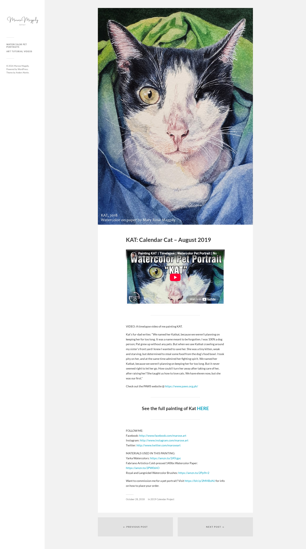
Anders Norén (22, 72)
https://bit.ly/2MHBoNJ (200, 480)
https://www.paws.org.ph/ (181, 386)
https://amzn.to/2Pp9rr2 (193, 473)
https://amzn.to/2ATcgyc (165, 458)
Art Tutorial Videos (19, 51)
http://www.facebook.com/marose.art (162, 435)
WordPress (23, 69)
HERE (203, 408)
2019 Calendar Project (162, 499)
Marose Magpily (21, 66)
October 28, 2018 (135, 499)
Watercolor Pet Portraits (16, 45)
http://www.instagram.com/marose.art (164, 440)
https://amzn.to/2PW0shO (142, 468)
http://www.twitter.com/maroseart (159, 445)
